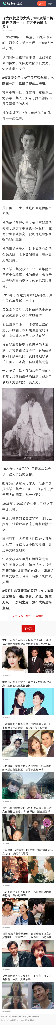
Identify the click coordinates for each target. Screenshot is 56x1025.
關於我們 (5, 1020)
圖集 (50, 3)
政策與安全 (15, 1020)
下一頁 (28, 628)
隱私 (27, 1020)
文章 (41, 3)
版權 (32, 1020)
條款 (23, 1020)
